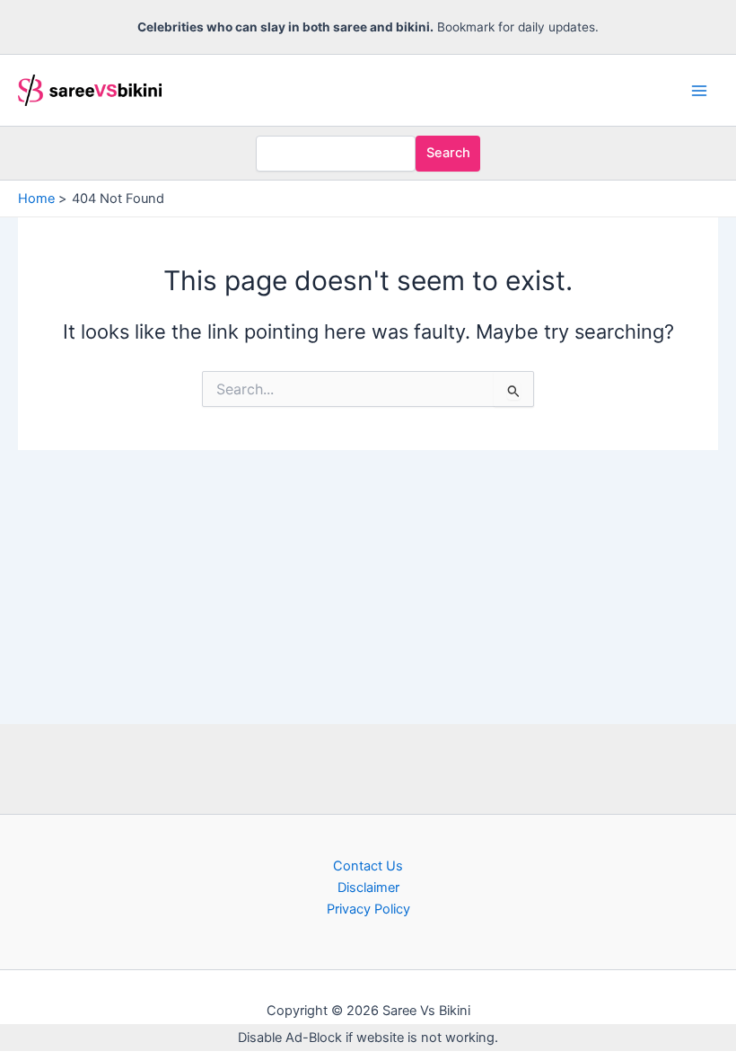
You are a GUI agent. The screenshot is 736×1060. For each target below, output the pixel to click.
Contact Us (368, 866)
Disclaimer (368, 887)
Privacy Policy (368, 909)
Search (448, 153)
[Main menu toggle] (699, 91)
